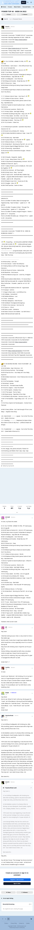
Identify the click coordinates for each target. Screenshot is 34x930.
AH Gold (7, 517)
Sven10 (6, 19)
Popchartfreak (9, 715)
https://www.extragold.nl (15, 350)
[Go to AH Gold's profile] (2, 517)
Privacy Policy (14, 923)
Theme (6, 923)
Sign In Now (17, 883)
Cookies (28, 923)
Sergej (7, 692)
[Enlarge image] (2, 61)
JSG (6, 627)
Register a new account (17, 879)
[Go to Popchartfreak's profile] (2, 716)
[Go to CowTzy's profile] (2, 668)
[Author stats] (32, 27)
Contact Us (21, 923)
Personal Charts (17, 19)
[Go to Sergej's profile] (2, 693)
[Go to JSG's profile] (2, 627)
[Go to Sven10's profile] (2, 19)
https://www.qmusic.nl (14, 48)
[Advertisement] (17, 486)
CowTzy (7, 667)
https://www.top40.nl (21, 39)
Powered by (17, 927)
